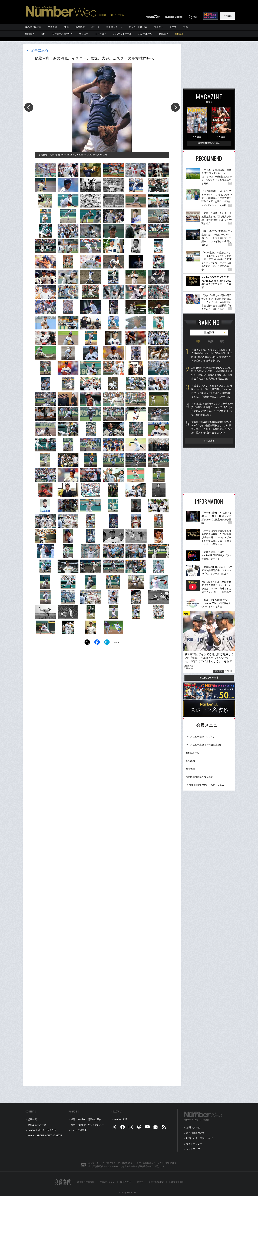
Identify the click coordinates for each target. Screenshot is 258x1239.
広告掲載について (195, 1133)
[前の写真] (28, 107)
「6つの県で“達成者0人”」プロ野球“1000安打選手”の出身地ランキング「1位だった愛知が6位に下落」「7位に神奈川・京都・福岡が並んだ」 (212, 409)
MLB (66, 27)
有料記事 (179, 33)
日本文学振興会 (176, 1182)
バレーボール (145, 33)
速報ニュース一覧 (37, 1125)
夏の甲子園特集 (33, 27)
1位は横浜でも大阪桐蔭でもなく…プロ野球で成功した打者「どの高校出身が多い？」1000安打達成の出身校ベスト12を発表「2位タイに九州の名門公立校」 (212, 373)
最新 (198, 341)
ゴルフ (157, 27)
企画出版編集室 (156, 1182)
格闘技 (28, 33)
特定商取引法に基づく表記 (199, 776)
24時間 (209, 341)
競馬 (185, 27)
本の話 (140, 1182)
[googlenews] (155, 1127)
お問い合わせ (193, 1127)
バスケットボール (122, 33)
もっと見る (209, 440)
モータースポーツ (61, 33)
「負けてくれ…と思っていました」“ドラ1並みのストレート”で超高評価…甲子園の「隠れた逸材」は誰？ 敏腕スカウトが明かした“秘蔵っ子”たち (211, 355)
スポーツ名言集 (79, 1130)
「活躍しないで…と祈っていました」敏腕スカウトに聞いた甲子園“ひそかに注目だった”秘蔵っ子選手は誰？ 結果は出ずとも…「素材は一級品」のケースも (211, 391)
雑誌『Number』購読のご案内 (86, 1119)
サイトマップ (193, 1149)
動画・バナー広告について (200, 1138)
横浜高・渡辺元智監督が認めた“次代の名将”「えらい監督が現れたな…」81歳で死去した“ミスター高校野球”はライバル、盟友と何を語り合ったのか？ (211, 427)
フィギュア (101, 33)
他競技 (162, 33)
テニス (173, 27)
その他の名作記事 (209, 677)
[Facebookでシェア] (97, 643)
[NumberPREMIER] (210, 16)
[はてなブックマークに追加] (107, 643)
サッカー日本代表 (138, 27)
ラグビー (83, 33)
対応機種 (190, 768)
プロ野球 (52, 27)
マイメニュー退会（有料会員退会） (204, 744)
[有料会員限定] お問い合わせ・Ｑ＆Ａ (205, 785)
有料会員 (227, 15)
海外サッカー (113, 27)
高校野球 (80, 27)
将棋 (43, 33)
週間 (222, 341)
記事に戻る (37, 50)
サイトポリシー (194, 1143)
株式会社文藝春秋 (85, 1182)
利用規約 (190, 760)
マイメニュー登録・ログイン (200, 736)
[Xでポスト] (87, 643)
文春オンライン (107, 1182)
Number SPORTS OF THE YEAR (45, 1135)
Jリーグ (95, 27)
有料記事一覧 (192, 752)
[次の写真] (175, 107)
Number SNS (120, 1119)
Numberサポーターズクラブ (42, 1130)
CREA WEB (125, 1182)
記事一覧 (32, 1119)
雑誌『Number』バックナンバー (87, 1125)
